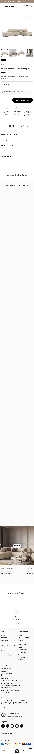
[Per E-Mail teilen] (13, 126)
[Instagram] (7, 726)
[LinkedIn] (21, 726)
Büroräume (4, 648)
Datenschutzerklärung (14, 738)
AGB (21, 738)
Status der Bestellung (23, 637)
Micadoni (4, 64)
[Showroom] (29, 6)
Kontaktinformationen (6, 740)
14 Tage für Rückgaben (17, 112)
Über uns (3, 635)
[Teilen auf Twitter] (6, 126)
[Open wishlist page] (27, 6)
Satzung (20, 647)
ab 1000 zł (6, 112)
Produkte (9, 12)
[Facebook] (3, 726)
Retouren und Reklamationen (22, 643)
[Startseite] (10, 751)
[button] (1, 6)
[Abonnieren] (31, 708)
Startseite (3, 12)
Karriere (3, 650)
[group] (17, 31)
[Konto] (30, 751)
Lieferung (20, 640)
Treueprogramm (22, 649)
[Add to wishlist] (30, 16)
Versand (25, 738)
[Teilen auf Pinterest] (10, 126)
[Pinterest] (17, 726)
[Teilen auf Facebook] (3, 126)
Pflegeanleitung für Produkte (23, 658)
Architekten (4, 640)
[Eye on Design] (9, 6)
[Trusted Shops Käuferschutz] (3, 715)
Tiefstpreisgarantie (23, 652)
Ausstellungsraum (6, 637)
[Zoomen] (2, 16)
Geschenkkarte (22, 655)
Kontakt (20, 635)
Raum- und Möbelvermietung (6, 654)
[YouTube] (12, 726)
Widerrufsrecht (4, 738)
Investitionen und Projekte (8, 645)
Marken (3, 643)
